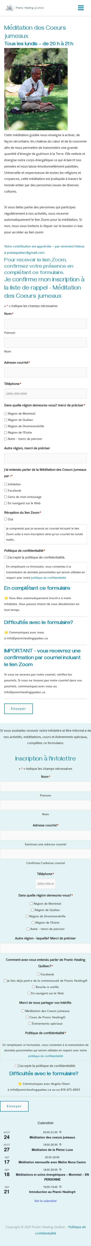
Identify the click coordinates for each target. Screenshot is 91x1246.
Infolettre (14, 484)
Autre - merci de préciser (25, 439)
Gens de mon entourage (24, 497)
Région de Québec (20, 420)
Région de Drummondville (26, 426)
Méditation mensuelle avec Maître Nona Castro (52, 1162)
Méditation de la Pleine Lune (52, 1150)
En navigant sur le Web (24, 503)
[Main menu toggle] (81, 8)
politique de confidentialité (48, 578)
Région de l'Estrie (20, 432)
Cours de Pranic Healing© (47, 1017)
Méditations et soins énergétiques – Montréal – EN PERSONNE (52, 1176)
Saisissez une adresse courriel (45, 844)
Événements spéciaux (47, 1023)
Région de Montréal (21, 413)
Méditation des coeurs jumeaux (52, 1137)
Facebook (14, 490)
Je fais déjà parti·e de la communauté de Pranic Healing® (47, 981)
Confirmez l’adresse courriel (45, 863)
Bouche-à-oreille (47, 987)
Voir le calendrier (45, 1201)
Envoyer (18, 708)
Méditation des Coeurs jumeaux (47, 1011)
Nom (7, 351)
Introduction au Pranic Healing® (52, 1192)
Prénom (9, 333)
